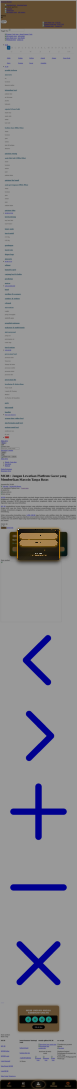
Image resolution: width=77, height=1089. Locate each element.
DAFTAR (38, 543)
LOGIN (38, 536)
